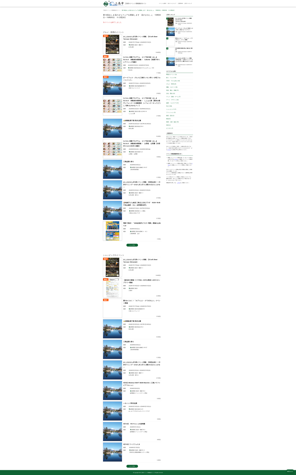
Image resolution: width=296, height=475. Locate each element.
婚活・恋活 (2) (170, 115)
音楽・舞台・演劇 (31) (172, 90)
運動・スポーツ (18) (171, 87)
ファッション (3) (170, 112)
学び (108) (169, 106)
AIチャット (290, 471)
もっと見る (132, 245)
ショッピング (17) (171, 109)
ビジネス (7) (169, 128)
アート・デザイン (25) (172, 100)
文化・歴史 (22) (170, 93)
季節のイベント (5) (171, 74)
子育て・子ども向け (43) (173, 81)
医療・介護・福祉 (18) (172, 122)
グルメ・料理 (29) (171, 84)
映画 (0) (168, 119)
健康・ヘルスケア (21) (172, 103)
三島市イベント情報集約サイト (111, 10)
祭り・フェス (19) (171, 77)
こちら (169, 149)
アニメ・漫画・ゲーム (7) (173, 96)
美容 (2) (168, 125)
